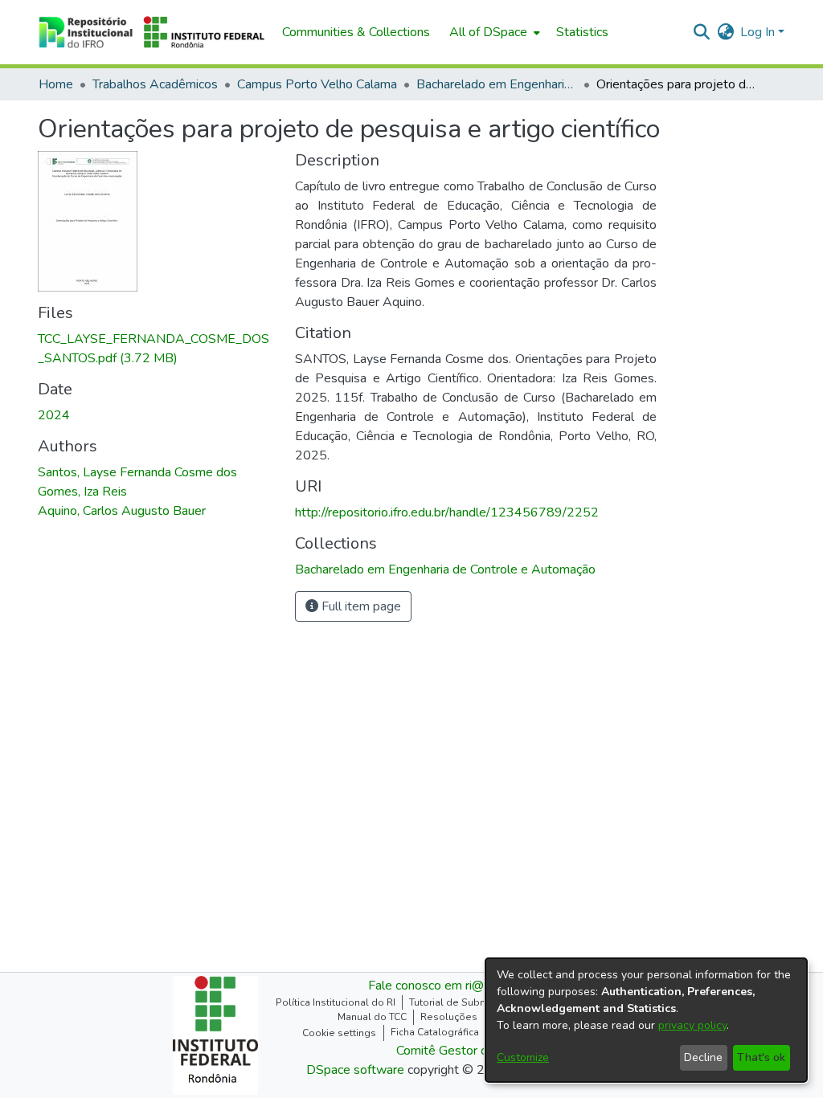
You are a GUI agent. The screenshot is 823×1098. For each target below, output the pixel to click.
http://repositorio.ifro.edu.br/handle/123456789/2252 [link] (447, 512)
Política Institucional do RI (335, 1002)
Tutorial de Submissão (461, 1002)
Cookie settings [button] (339, 1033)
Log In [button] (759, 32)
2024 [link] (54, 415)
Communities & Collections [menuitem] (356, 32)
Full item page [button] (359, 606)
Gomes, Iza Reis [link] (82, 491)
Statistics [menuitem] (582, 32)
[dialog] (646, 1020)
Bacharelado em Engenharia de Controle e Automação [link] (496, 84)
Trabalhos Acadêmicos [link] (155, 84)
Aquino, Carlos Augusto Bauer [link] (122, 511)
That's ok (761, 1057)
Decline (703, 1057)
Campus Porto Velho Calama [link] (317, 84)
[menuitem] (493, 32)
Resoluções (448, 1016)
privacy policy (692, 1025)
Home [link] (56, 84)
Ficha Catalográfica (435, 1032)
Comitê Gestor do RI (453, 1050)
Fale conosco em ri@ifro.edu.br (453, 985)
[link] (445, 569)
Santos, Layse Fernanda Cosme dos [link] (137, 472)
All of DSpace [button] (488, 32)
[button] (152, 32)
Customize (523, 1057)
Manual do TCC (372, 1016)
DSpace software (355, 1070)
